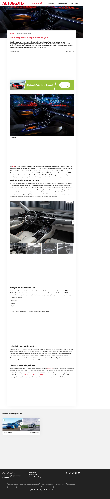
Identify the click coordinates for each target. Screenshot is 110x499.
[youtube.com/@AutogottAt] (79, 473)
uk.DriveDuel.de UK (12, 487)
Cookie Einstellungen (36, 477)
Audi (13, 166)
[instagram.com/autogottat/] (73, 473)
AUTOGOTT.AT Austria (25, 484)
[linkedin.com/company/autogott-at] (76, 473)
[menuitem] (52, 3)
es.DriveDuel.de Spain (71, 484)
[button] (62, 3)
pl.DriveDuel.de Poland (36, 487)
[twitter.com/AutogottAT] (70, 473)
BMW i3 (26, 375)
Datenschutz (33, 475)
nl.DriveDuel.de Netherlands (23, 487)
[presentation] (10, 222)
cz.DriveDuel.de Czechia (48, 487)
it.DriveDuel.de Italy (59, 487)
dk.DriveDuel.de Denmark (36, 489)
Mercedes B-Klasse (39, 375)
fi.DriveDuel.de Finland (48, 489)
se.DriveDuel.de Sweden (70, 487)
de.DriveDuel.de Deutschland (47, 484)
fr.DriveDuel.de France (59, 484)
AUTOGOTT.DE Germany (13, 484)
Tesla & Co (50, 368)
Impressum (32, 473)
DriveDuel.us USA (35, 484)
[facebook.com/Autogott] (66, 473)
